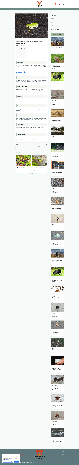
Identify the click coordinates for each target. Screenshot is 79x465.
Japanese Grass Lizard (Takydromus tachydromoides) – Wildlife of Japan (57, 191)
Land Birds (17, 2)
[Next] (46, 164)
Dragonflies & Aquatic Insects (28, 4)
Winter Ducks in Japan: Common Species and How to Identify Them (57, 441)
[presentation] (23, 160)
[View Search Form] (62, 4)
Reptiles (25, 2)
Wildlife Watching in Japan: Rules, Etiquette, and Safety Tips (56, 388)
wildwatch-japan (19, 45)
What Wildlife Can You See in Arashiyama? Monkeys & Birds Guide (57, 261)
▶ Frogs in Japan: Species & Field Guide (22, 72)
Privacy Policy (62, 457)
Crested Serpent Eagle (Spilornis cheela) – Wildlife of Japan (57, 351)
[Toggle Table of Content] (24, 48)
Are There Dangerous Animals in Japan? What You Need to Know (57, 84)
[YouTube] (55, 4)
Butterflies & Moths (20, 4)
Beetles (33, 2)
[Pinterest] (59, 4)
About (63, 454)
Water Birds (22, 2)
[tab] (30, 173)
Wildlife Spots (54, 100)
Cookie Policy (7, 459)
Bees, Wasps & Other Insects (22, 6)
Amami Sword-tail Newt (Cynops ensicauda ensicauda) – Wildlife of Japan (23, 169)
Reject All (11, 461)
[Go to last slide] (17, 164)
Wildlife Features (53, 15)
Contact (63, 455)
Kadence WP (34, 462)
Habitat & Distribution (20, 51)
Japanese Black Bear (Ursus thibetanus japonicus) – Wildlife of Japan (57, 280)
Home (52, 14)
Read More (54, 68)
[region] (11, 458)
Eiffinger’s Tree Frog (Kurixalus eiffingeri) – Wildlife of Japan (23, 146)
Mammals (52, 18)
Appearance (18, 50)
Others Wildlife (30, 6)
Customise (5, 461)
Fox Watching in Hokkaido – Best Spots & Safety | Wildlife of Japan (57, 103)
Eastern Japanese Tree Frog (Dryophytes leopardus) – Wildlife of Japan (40, 169)
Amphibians (29, 2)
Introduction (18, 49)
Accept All (16, 461)
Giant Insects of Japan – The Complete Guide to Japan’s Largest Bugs (56, 369)
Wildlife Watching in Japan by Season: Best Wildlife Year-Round (41, 146)
